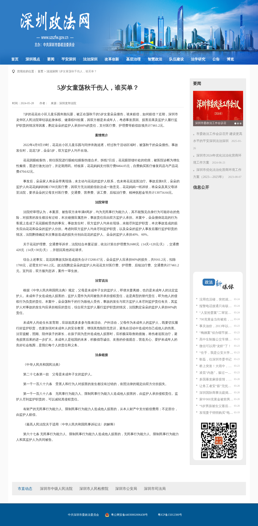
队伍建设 (176, 59)
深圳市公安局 (126, 489)
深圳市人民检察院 (93, 489)
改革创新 (112, 59)
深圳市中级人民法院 (56, 489)
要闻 (50, 59)
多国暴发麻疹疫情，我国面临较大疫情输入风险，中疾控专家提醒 (216, 379)
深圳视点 (33, 59)
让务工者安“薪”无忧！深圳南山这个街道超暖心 (216, 386)
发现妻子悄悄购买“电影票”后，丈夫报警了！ (216, 412)
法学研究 (198, 59)
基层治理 (133, 59)
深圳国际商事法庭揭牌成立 (216, 392)
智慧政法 (155, 59)
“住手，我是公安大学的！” (216, 352)
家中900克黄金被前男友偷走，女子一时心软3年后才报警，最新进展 (216, 399)
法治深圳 (90, 59)
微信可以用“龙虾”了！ (215, 346)
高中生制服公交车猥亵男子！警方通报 (216, 339)
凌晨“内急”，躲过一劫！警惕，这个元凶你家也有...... (216, 372)
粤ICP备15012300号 (170, 514)
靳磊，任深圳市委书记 (215, 359)
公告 (216, 59)
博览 (230, 59)
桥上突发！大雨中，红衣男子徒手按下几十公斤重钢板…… (216, 366)
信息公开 (201, 187)
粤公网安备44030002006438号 (129, 514)
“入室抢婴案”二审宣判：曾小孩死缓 (216, 312)
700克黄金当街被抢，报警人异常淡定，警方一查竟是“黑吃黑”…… (216, 319)
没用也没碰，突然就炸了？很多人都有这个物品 (216, 299)
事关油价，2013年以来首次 (216, 326)
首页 (15, 59)
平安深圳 (68, 59)
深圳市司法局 (155, 489)
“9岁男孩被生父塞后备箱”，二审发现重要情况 (216, 406)
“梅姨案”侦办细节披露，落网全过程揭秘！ (216, 332)
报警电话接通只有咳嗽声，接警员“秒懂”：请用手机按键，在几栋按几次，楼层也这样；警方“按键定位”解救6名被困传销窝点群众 (216, 306)
